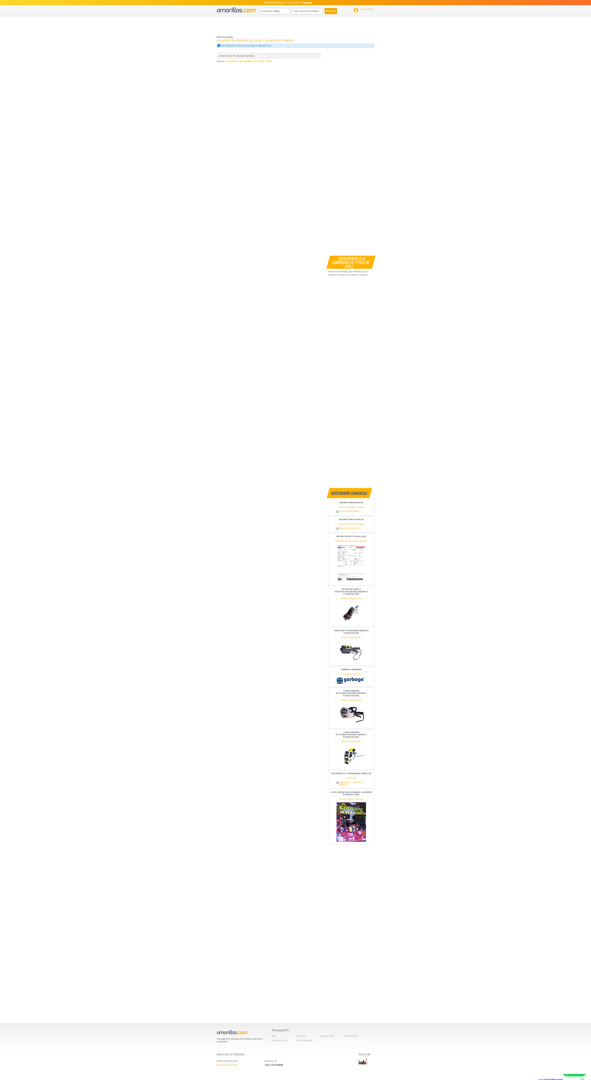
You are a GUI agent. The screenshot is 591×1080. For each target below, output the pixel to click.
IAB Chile (363, 1061)
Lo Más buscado (304, 1040)
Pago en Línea (327, 1035)
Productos (301, 1035)
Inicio (274, 1035)
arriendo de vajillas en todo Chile (249, 61)
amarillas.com (236, 10)
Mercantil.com (351, 1035)
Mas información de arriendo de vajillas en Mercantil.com (246, 45)
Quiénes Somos (280, 1040)
